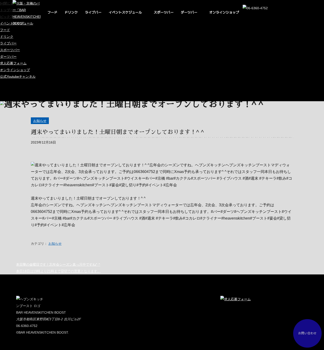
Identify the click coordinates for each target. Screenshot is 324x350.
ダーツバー (189, 12)
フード (52, 12)
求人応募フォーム (13, 63)
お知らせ (39, 121)
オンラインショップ (224, 12)
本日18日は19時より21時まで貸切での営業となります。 (58, 271)
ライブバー (93, 12)
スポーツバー (164, 12)
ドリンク (71, 12)
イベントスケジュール (125, 12)
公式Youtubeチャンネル (18, 76)
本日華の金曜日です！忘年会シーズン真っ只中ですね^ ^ (58, 264)
